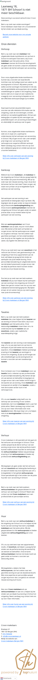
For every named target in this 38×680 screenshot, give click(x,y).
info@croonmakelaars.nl (12, 636)
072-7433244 (7, 634)
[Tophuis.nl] (19, 662)
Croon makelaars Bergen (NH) (12, 641)
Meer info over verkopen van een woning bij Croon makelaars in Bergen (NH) (18, 157)
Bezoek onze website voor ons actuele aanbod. (17, 35)
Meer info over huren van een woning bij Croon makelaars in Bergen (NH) (18, 605)
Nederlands (7, 678)
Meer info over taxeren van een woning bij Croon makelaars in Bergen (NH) (18, 422)
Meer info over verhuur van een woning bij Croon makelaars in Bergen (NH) (18, 503)
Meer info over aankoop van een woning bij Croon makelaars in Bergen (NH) (18, 299)
